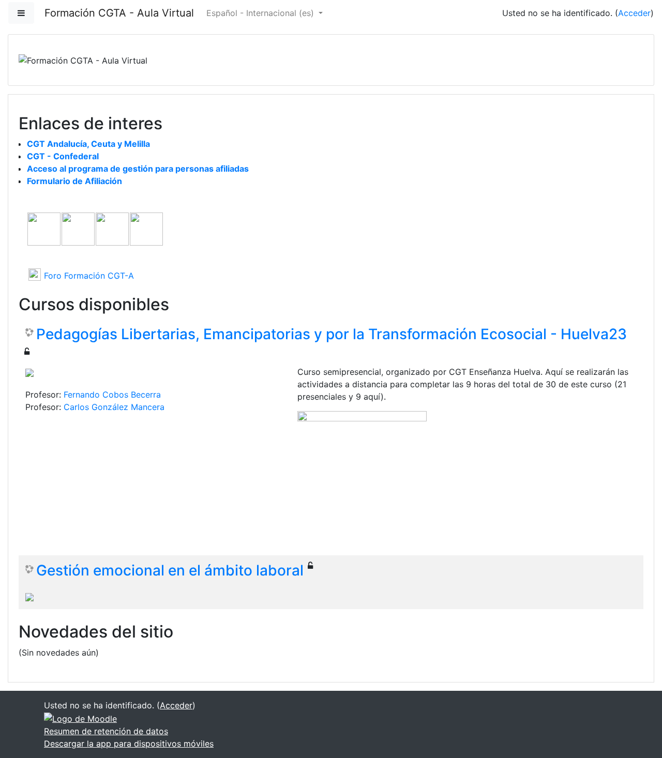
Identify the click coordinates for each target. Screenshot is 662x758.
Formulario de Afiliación (74, 181)
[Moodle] (80, 717)
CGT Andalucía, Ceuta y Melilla (88, 144)
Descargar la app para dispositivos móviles (129, 743)
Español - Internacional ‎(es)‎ (261, 13)
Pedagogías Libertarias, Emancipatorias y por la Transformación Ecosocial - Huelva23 (331, 334)
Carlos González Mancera (114, 407)
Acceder (634, 13)
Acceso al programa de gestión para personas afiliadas (138, 168)
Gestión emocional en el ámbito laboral (170, 570)
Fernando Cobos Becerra (112, 394)
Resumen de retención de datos (106, 731)
